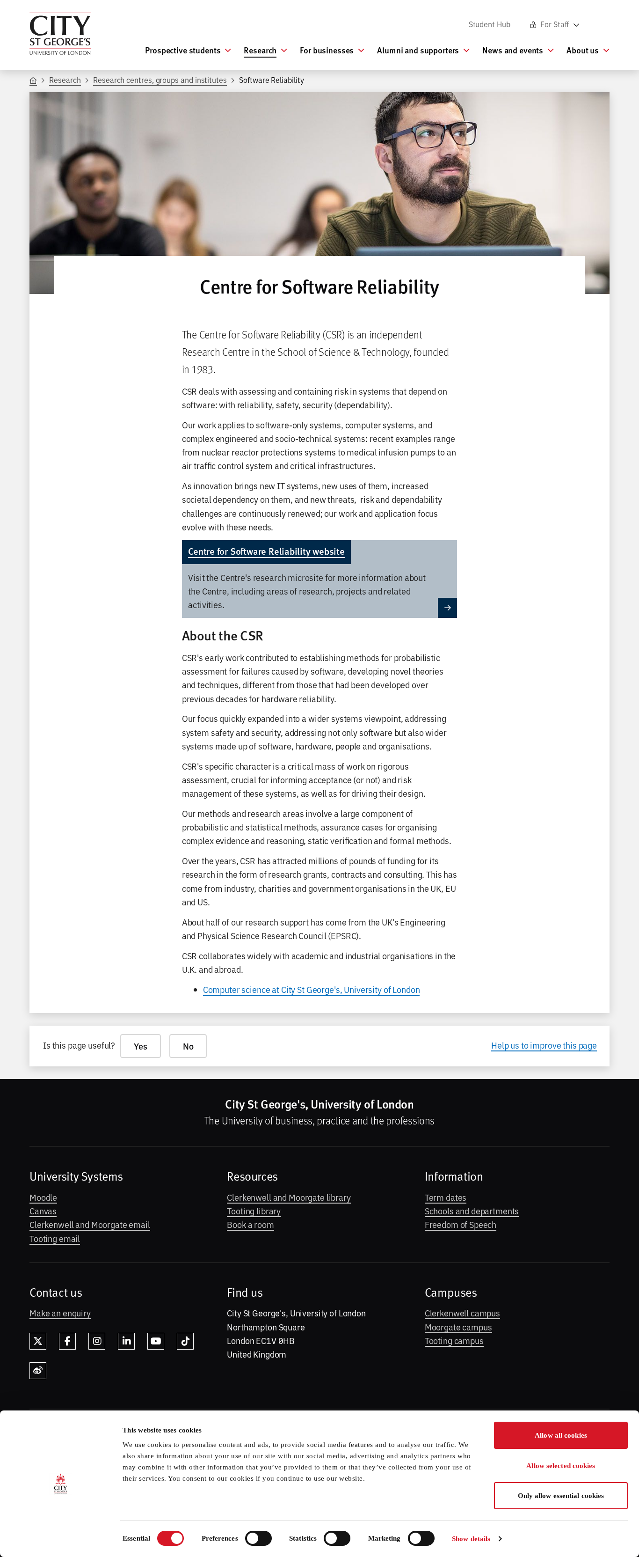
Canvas (43, 1210)
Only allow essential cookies (561, 1495)
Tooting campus (454, 1340)
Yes (140, 1046)
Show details (471, 1538)
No (188, 1046)
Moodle (43, 1197)
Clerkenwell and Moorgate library (288, 1197)
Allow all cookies (561, 1435)
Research (64, 79)
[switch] (258, 1538)
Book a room (250, 1224)
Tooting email (54, 1238)
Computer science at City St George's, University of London (311, 989)
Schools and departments (472, 1210)
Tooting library (254, 1210)
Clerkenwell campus (462, 1312)
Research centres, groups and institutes (160, 79)
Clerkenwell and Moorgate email (89, 1224)
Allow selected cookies (560, 1465)
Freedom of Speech (461, 1224)
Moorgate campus (458, 1326)
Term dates (446, 1197)
